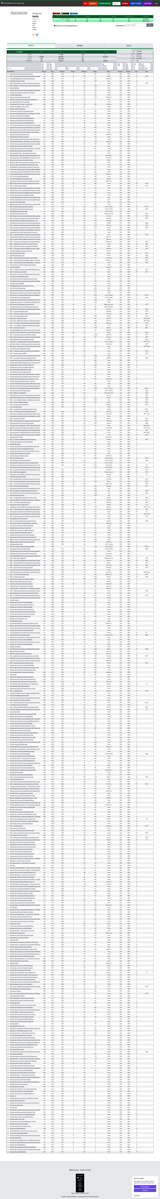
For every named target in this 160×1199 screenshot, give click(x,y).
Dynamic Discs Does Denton (17, 1100)
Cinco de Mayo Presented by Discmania (20, 970)
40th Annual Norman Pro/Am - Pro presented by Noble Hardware (27, 805)
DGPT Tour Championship (17, 458)
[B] (135, 67)
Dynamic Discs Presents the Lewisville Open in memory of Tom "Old (28, 642)
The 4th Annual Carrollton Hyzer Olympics (21, 1035)
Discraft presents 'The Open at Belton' (20, 700)
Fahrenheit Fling (14, 940)
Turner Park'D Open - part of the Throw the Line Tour (24, 1130)
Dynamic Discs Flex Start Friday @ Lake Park (21, 1021)
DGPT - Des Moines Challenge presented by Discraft (24, 490)
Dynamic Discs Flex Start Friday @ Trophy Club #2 (23, 537)
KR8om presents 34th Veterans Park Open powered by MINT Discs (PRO (29, 204)
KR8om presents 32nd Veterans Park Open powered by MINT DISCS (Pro (29, 386)
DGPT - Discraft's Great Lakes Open (19, 404)
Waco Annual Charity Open (17, 1049)
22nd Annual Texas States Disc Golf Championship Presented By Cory (28, 982)
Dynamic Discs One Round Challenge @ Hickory (22, 751)
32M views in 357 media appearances (66, 25)
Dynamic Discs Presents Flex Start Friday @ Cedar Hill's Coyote (26, 1009)
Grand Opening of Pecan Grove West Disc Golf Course (24, 942)
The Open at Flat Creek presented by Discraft (22, 830)
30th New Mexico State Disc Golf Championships (23, 770)
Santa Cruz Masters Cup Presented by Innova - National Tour (26, 500)
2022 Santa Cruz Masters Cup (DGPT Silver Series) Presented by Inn (28, 414)
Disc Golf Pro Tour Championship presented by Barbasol (25, 295)
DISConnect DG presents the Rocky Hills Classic (22, 842)
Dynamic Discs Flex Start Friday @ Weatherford (22, 767)
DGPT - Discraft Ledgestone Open (19, 316)
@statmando (75, 1170)
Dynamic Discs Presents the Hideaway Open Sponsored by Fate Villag (28, 192)
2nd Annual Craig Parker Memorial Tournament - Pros (24, 379)
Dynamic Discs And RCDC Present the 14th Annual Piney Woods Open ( (28, 891)
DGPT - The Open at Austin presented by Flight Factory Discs (26, 269)
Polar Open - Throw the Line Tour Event (20, 860)
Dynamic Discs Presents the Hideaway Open (22, 111)
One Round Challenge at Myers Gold (19, 695)
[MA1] (127, 65)
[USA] (119, 65)
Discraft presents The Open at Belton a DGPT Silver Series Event (27, 514)
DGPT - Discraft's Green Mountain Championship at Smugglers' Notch (28, 469)
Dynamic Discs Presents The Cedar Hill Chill (21, 1091)
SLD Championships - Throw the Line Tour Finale (22, 737)
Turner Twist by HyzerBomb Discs (19, 1133)
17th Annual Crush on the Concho (19, 704)
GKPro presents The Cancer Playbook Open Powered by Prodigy (27, 274)
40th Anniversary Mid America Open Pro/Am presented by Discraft (27, 237)
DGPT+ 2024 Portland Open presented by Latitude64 (24, 246)
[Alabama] (106, 65)
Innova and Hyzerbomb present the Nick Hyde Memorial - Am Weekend (28, 1082)
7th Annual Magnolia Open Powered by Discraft (22, 78)
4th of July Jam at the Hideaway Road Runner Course (24, 164)
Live (85, 3)
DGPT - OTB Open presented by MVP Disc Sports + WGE (25, 248)
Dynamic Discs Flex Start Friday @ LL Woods (21, 856)
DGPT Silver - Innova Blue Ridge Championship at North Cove (26, 341)
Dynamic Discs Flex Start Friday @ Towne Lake (22, 92)
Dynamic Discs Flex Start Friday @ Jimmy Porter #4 (23, 232)
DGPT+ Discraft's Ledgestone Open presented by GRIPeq (25, 227)
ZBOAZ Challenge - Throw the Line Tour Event (22, 998)
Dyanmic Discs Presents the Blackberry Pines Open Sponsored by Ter (28, 171)
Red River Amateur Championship (19, 1084)
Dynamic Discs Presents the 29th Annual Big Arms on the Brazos (27, 488)
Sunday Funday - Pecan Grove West (19, 937)
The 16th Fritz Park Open (16, 1105)
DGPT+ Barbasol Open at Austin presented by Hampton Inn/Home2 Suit (29, 83)
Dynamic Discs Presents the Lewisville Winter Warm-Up (24, 721)
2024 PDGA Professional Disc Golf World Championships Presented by (28, 223)
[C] (135, 68)
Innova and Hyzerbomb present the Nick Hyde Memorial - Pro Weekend (28, 1077)
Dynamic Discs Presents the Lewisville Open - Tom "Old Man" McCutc (28, 148)
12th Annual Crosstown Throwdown (19, 137)
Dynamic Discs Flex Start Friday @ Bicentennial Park (23, 977)
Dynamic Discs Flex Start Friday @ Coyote (21, 851)
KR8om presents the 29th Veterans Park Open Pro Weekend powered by (29, 625)
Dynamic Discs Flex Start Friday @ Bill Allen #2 (22, 123)
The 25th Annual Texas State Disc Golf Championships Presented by (28, 551)
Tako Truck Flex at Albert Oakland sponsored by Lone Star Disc (26, 239)
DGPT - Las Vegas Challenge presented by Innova (23, 358)
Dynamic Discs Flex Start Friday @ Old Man (21, 150)
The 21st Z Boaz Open (16, 407)
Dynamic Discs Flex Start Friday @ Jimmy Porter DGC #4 (25, 376)
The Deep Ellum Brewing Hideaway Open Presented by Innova (26, 362)
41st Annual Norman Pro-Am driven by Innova (22, 672)
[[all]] (43, 64)
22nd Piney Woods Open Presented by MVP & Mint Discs (25, 139)
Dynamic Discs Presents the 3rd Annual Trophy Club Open (25, 1040)
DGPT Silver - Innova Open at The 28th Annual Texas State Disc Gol (27, 346)
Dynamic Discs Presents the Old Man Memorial (22, 1114)
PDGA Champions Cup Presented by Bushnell (22, 339)
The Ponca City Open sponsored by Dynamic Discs (23, 681)
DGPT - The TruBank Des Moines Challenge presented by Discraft (27, 325)
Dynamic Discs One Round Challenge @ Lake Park (23, 1147)
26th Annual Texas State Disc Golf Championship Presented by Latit (28, 511)
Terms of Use (75, 1193)
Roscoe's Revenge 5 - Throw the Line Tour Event (23, 874)
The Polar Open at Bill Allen (17, 283)
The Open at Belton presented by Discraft (21, 532)
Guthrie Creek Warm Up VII (17, 779)
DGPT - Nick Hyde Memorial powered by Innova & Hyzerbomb (26, 986)
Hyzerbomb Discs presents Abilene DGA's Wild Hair (23, 1061)
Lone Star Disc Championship (17, 202)
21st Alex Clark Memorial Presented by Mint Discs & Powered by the (28, 383)
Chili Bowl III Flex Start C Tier (17, 1026)
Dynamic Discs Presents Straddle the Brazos (22, 118)
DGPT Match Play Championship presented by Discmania (25, 467)
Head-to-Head (136, 3)
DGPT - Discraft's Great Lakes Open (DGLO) (21, 567)
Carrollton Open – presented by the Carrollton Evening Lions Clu (26, 1058)
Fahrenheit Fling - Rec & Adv (17, 1119)
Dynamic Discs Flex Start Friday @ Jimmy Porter (22, 611)
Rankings (93, 3)
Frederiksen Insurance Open (17, 81)
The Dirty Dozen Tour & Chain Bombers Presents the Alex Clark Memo (28, 190)
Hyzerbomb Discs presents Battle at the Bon (22, 1016)
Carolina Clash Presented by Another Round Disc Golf (24, 462)
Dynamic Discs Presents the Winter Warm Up (22, 365)
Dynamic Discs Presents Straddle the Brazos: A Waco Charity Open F (28, 1028)
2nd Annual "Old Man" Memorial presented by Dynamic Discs (26, 1142)
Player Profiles (105, 3)
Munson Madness (14, 88)
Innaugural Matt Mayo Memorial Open (20, 686)
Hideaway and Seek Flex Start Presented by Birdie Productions (26, 199)
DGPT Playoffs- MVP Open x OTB (18, 213)
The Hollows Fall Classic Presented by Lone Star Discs (24, 306)
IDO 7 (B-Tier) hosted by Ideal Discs (19, 176)
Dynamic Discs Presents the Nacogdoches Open (23, 670)
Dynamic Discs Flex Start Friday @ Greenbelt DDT (23, 872)
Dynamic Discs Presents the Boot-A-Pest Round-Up (24, 975)
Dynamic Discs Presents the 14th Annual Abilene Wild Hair (25, 951)
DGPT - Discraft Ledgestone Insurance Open (22, 663)
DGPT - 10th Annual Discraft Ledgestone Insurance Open (25, 563)
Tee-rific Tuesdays (15, 267)
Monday (125, 3)
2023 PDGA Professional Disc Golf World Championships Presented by (28, 309)
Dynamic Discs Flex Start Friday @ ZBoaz (21, 947)
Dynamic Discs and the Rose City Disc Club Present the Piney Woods (28, 637)
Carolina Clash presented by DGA (18, 211)
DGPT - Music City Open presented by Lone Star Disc (24, 258)
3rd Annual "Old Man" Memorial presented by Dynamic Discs (26, 1135)
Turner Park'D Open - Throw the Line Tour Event (22, 1075)
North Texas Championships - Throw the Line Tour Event (25, 958)
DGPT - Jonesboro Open (16, 691)
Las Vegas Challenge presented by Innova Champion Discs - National (28, 709)
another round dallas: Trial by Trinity (19, 106)
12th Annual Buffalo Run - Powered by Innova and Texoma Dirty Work (28, 141)
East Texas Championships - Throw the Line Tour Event (24, 914)
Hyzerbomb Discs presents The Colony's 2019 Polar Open (25, 728)
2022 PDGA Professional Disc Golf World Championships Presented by (28, 397)
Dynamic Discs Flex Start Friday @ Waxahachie (22, 760)
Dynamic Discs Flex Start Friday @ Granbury (21, 774)
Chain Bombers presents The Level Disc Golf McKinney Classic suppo (28, 302)
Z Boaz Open (13, 674)
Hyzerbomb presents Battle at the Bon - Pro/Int (22, 725)
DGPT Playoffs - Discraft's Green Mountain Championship (25, 395)
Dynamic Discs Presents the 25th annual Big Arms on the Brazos (27, 886)
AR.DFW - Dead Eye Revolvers (17, 109)
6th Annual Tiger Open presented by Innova (21, 74)
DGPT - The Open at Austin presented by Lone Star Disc (25, 351)
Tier (136, 71)
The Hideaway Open (15, 444)
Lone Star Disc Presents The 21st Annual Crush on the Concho (26, 355)
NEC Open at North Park (16, 809)
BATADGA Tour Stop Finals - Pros (18, 618)
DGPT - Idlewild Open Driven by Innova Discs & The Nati (24, 784)
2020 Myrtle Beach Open (16, 544)
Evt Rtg (62, 71)
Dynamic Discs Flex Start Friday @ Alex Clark (21, 739)
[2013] (51, 68)
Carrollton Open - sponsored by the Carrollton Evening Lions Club (27, 944)
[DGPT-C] (145, 67)
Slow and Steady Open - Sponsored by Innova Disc (23, 153)
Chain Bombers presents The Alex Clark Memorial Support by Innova (28, 290)
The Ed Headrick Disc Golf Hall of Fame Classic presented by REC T (27, 632)
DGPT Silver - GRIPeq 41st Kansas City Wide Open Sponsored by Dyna (28, 320)
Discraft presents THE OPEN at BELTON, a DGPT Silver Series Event (28, 432)
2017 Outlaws (13, 907)
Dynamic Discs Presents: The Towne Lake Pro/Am (23, 1089)
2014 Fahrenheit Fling (15, 1137)
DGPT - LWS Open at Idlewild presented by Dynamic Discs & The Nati (28, 225)
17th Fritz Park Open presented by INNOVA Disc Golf (23, 1044)
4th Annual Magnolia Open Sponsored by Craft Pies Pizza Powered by (28, 330)
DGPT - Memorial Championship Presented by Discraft (24, 707)
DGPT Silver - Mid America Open (18, 318)
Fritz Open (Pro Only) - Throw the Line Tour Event (23, 758)
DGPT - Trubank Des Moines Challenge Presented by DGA (25, 234)
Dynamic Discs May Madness (17, 1128)
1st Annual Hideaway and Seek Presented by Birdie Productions (27, 197)
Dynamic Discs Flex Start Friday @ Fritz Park (21, 735)
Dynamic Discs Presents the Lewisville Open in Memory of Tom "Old (28, 763)
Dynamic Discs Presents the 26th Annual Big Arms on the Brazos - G (28, 781)
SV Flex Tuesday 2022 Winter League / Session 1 (23, 381)
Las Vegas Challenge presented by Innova (21, 178)
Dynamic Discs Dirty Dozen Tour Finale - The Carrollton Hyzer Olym (27, 870)
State (108, 71)
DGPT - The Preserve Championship (19, 574)
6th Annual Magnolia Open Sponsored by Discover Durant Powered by (28, 174)
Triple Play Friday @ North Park (18, 476)
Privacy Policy (84, 1193)
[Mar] (43, 68)
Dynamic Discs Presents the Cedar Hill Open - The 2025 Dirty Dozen (28, 127)
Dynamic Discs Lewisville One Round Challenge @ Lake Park (25, 1140)
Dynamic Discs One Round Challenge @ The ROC (23, 888)
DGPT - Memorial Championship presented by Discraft (24, 837)
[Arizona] (106, 67)
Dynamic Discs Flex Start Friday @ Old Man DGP (22, 807)
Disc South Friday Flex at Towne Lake (19, 102)
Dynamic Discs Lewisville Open (18, 1151)
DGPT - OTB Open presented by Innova (20, 502)
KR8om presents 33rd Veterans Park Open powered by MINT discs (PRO (29, 292)
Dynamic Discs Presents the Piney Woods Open (22, 1037)
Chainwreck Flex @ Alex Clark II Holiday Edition (22, 120)
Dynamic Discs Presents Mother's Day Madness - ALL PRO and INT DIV (28, 416)
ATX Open (12, 865)
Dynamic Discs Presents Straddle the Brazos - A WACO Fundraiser (27, 858)
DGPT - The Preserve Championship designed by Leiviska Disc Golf (27, 483)
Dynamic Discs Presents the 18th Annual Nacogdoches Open (26, 954)
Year (52, 71)
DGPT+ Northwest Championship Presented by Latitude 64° (26, 76)
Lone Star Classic (14, 600)
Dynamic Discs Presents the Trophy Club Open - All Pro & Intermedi (27, 374)
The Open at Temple (15, 991)
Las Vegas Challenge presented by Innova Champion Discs (25, 597)
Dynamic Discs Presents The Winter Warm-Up (22, 1093)
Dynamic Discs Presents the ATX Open (20, 730)
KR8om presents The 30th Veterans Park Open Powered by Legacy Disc (29, 539)
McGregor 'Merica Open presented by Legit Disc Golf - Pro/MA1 (26, 162)
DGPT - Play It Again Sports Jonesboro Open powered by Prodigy (27, 421)
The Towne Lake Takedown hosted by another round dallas (25, 125)
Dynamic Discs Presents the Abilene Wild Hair (22, 579)
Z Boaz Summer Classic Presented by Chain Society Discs (25, 919)
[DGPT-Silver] (145, 68)
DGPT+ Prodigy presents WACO (18, 272)
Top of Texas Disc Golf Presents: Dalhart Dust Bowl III (24, 821)
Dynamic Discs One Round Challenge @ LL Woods (23, 1121)
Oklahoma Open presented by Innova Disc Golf (22, 542)
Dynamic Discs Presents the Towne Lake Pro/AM (23, 714)
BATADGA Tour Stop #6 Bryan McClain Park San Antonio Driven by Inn (28, 658)
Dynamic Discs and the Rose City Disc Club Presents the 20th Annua (28, 299)
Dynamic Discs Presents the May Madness (21, 965)
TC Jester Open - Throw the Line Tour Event (21, 1012)
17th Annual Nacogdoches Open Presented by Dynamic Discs (26, 1068)
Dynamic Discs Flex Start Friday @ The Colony (22, 921)
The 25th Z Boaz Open (16, 95)
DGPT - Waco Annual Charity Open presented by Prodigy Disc (26, 434)
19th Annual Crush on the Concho (19, 518)
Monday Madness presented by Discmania (21, 984)
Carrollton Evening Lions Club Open (19, 1124)
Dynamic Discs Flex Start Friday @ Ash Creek (22, 812)
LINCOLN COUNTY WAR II (16, 437)
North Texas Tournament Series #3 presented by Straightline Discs (28, 1149)
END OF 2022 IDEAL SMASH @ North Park (20, 369)
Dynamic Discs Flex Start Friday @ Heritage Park (22, 679)
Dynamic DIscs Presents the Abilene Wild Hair (22, 665)
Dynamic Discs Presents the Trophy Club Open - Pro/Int (24, 451)
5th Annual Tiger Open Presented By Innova (21, 160)
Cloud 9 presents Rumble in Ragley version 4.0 (22, 881)
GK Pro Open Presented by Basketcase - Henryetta (23, 523)
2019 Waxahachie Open (16, 621)
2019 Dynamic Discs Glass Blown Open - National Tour (24, 684)
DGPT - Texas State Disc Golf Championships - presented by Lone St (28, 262)
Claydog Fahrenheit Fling (16, 1054)
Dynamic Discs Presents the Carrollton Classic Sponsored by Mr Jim (28, 628)
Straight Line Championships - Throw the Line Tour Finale (25, 867)
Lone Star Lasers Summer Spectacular (20, 1063)
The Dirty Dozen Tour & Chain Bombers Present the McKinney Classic (28, 143)
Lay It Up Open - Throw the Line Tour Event (21, 900)
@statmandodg (86, 1170)
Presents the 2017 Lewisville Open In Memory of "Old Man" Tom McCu (28, 909)
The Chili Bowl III (14, 1023)
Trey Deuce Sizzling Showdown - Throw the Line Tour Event (25, 786)
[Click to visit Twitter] (37, 35)
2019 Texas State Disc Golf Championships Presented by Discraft (27, 698)
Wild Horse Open (14, 963)
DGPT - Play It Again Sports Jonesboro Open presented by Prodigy (27, 337)
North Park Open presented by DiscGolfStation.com (23, 1056)
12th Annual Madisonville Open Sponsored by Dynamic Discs (26, 556)
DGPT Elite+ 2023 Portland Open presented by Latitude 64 (25, 332)
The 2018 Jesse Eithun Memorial (18, 744)
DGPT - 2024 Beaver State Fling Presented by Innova (24, 244)
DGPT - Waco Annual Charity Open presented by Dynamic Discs (26, 702)
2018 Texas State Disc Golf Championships (21, 823)
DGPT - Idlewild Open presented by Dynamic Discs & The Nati (26, 479)
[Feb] (43, 67)
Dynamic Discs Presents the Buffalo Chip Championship (25, 791)
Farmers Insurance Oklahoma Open (19, 455)
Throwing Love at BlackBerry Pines (19, 276)
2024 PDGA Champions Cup (17, 255)
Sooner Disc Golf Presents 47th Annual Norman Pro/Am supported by (28, 181)
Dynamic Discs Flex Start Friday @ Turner (21, 916)
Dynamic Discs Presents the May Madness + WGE (23, 814)
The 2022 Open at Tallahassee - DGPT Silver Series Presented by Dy (28, 425)
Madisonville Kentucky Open (17, 651)
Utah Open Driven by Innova (17, 495)
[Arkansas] (106, 68)
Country (120, 71)
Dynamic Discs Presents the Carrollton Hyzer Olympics (24, 132)
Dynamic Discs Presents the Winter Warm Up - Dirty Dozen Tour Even (28, 188)
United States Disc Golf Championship (20, 297)
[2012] (51, 67)
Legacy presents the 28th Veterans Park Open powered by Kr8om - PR (28, 742)
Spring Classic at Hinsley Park (18, 828)
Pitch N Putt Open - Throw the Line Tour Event (22, 930)
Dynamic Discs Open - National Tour (19, 504)
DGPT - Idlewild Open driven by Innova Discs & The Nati (24, 656)
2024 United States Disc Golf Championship (21, 209)
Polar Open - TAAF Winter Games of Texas (21, 1030)
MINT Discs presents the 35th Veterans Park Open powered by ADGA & (29, 130)
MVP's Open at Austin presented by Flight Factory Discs (24, 183)
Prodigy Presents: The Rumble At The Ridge (21, 586)
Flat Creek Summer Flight (16, 772)
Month (44, 71)
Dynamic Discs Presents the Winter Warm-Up (22, 853)
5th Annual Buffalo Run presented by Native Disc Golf (24, 746)
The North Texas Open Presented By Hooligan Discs (23, 99)
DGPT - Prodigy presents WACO (18, 185)
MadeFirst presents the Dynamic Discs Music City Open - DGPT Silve (28, 427)
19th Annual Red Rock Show (17, 995)
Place (72, 71)
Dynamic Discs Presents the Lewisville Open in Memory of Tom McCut (28, 1042)
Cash (94, 71)
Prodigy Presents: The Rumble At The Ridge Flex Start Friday (26, 588)
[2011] (51, 65)
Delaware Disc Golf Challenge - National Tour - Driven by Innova (26, 474)
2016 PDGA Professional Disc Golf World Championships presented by (28, 1051)
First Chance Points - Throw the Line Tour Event (22, 863)
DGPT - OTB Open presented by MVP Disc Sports (23, 334)
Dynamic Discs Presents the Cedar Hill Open (21, 926)
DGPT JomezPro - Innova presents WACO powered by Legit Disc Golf (28, 85)
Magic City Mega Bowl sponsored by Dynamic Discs (23, 798)
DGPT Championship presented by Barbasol (21, 206)
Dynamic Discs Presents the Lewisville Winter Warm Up (24, 446)
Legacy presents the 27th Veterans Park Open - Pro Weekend (26, 879)
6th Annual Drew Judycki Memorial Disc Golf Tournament (25, 905)
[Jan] (43, 65)
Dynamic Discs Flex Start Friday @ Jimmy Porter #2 (23, 279)
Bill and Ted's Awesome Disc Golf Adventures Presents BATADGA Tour (28, 718)
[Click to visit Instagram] (33, 35)
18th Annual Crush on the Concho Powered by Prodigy (24, 593)
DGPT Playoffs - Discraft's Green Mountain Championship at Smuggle (28, 216)
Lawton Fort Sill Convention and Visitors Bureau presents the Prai (27, 660)
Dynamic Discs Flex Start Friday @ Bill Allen (21, 602)
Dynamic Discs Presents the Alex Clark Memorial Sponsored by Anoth (28, 90)
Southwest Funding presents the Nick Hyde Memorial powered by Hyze (28, 693)
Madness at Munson (15, 646)
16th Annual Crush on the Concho (19, 835)
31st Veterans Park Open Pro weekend (20, 453)
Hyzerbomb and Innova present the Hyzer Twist (22, 1112)
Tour (146, 71)
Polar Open (13, 1096)
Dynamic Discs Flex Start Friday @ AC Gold (21, 146)
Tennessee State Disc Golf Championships (21, 583)
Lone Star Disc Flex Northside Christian (20, 348)
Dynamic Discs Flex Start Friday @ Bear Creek (22, 1000)
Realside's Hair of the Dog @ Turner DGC (20, 528)
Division (128, 71)
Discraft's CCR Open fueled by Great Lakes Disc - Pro (24, 220)
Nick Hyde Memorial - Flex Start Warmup (20, 988)
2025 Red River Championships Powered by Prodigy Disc (25, 167)
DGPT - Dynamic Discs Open (17, 253)
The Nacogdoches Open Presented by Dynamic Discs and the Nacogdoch (29, 802)
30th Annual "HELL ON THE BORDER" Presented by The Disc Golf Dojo (28, 157)
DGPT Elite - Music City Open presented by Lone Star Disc (25, 344)
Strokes (84, 71)
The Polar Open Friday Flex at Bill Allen (20, 116)
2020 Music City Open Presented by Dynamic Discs (23, 553)
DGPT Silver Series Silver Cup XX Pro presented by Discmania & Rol (27, 572)
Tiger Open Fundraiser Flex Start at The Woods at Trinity (25, 113)
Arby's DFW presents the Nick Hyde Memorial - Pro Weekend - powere (28, 816)
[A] (135, 65)
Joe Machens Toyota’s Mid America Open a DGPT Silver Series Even (28, 507)
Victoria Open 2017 (15, 1002)
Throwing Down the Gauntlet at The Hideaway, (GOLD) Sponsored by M (28, 230)
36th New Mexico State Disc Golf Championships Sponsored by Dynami (29, 155)
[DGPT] (145, 65)
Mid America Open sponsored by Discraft (21, 653)
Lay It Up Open (13, 1107)
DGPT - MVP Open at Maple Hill (18, 393)
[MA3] (127, 68)
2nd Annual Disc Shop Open (17, 1086)
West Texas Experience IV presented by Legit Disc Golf (24, 667)
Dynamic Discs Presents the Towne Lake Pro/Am (23, 846)
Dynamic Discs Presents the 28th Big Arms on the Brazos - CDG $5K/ (28, 569)
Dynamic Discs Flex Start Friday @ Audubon (21, 968)
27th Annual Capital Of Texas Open (19, 961)
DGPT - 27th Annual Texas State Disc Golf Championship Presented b (28, 430)
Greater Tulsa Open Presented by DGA (20, 97)
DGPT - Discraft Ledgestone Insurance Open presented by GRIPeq (27, 481)
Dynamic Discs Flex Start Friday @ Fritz (20, 616)
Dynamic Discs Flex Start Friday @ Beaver (21, 928)
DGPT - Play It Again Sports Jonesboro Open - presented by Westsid (28, 260)
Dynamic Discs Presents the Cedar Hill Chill (21, 441)
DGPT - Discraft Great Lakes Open (19, 311)
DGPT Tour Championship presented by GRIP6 (22, 546)
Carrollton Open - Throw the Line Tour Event (21, 793)
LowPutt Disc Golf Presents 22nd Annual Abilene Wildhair (25, 169)
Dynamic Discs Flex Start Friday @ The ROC (21, 893)
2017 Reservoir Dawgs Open (17, 933)
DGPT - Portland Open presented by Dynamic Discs (23, 409)
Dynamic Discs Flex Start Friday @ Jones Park (22, 877)
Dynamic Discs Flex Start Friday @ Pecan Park (22, 956)
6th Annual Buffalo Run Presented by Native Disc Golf (24, 623)
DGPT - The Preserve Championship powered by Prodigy (25, 323)
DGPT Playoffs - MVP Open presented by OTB (22, 304)
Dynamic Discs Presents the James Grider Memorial (24, 732)
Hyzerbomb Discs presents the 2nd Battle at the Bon (24, 1098)
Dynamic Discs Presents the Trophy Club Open (22, 535)
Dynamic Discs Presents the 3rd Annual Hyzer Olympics (25, 1103)
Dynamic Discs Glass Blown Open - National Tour (23, 819)
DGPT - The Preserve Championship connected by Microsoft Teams (28, 241)
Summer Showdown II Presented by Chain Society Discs (25, 788)
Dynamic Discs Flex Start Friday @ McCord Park (22, 795)
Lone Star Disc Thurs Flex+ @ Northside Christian (23, 265)
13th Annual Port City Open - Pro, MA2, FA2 (21, 104)
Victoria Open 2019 (15, 711)
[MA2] (127, 67)
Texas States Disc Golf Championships (20, 1079)
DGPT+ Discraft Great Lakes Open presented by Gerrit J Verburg (27, 218)
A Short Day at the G (15, 923)
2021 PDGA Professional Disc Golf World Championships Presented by (28, 493)
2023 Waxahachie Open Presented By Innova (22, 285)
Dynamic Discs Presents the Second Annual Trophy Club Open (26, 1110)
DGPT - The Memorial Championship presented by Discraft (25, 595)
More (156, 3)
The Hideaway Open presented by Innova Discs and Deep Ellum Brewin (28, 281)
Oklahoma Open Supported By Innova (20, 134)
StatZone (147, 3)
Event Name (10, 71)
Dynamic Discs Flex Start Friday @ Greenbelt (21, 525)
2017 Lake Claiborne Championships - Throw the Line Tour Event (27, 884)
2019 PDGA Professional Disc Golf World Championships (25, 649)
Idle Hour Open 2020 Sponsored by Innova (21, 581)
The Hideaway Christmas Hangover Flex (20, 372)
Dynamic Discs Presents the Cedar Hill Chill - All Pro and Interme (27, 360)
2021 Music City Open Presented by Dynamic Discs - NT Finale (26, 465)
